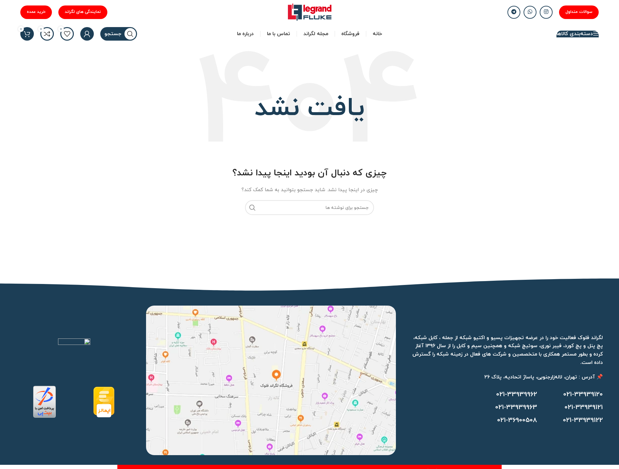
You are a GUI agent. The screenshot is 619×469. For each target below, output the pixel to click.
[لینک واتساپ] (530, 12)
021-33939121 (584, 407)
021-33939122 (583, 420)
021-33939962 (516, 394)
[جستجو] (252, 207)
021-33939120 (583, 394)
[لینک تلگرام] (513, 12)
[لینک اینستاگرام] (546, 12)
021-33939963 (516, 407)
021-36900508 (517, 420)
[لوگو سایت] (309, 12)
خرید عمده (36, 12)
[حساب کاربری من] (87, 33)
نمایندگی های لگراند (83, 12)
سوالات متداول (578, 12)
